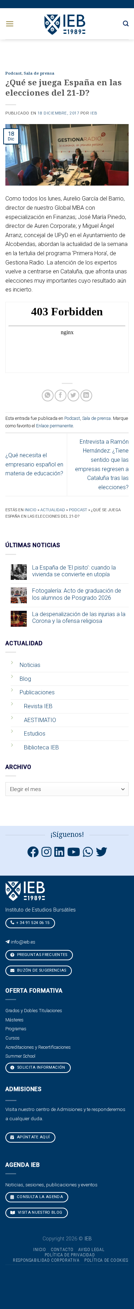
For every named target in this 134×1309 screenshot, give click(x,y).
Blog (25, 678)
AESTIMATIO (40, 720)
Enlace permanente (54, 425)
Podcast (13, 73)
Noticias (30, 665)
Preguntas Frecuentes (42, 954)
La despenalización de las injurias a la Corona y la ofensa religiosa (78, 617)
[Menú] (9, 23)
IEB (93, 113)
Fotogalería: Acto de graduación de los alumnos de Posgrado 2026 (76, 594)
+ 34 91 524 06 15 (33, 922)
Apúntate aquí (33, 1137)
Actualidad (52, 510)
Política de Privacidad (70, 1254)
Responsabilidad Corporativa (46, 1260)
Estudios (34, 733)
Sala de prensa (39, 73)
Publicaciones (37, 692)
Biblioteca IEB (41, 747)
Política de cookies (106, 1260)
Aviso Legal (91, 1249)
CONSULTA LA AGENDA (39, 1197)
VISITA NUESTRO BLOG (40, 1212)
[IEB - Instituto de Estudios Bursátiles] (65, 23)
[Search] (126, 24)
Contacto (62, 1249)
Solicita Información (40, 1067)
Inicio (30, 510)
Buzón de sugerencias (41, 970)
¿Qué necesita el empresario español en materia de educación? (34, 464)
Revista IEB (38, 706)
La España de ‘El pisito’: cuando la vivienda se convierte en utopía (74, 571)
